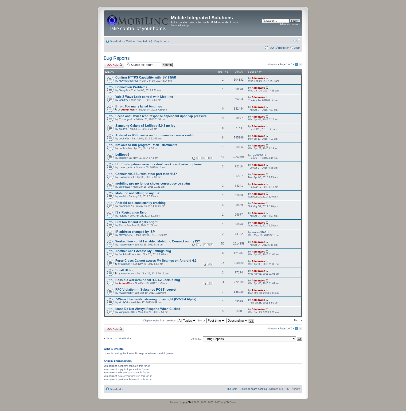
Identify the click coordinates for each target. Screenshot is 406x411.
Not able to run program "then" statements (146, 145)
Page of (286, 64)
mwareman (125, 244)
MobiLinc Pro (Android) (139, 41)
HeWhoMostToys (129, 80)
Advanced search (290, 24)
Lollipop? (122, 154)
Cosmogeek (126, 119)
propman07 (125, 206)
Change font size (296, 40)
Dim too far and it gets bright (136, 222)
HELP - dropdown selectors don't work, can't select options (158, 164)
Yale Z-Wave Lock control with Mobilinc (144, 97)
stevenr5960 (126, 234)
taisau (122, 157)
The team (231, 388)
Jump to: (196, 338)
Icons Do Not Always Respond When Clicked (147, 309)
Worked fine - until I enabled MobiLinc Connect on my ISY (157, 241)
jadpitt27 (123, 100)
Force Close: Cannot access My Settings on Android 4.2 (155, 260)
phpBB (187, 402)
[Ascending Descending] (240, 320)
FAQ (271, 47)
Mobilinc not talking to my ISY (137, 193)
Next (297, 320)
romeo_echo (126, 167)
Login (297, 47)
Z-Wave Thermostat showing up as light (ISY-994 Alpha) (155, 299)
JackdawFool (126, 254)
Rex (121, 225)
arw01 (122, 196)
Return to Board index (118, 338)
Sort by (201, 320)
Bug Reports (161, 41)
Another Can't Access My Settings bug (143, 251)
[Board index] (138, 23)
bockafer (124, 138)
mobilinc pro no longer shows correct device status (153, 183)
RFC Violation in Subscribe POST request (145, 289)
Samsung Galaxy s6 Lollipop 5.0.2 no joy (145, 125)
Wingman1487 (127, 312)
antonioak (124, 186)
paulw (122, 128)
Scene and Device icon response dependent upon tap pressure (161, 116)
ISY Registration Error (131, 212)
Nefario (123, 215)
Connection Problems (131, 87)
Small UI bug (124, 270)
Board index (117, 41)
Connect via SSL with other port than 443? (146, 174)
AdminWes (258, 78)
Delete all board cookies (253, 388)
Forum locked (111, 63)
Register (284, 47)
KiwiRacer (124, 177)
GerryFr (123, 90)
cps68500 (257, 155)
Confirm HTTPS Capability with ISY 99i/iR (145, 77)
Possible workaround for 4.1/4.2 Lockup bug (147, 280)
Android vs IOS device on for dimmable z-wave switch (154, 135)
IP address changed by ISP (135, 231)
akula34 (125, 263)
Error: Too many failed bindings (138, 106)
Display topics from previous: (160, 320)
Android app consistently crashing (140, 203)
